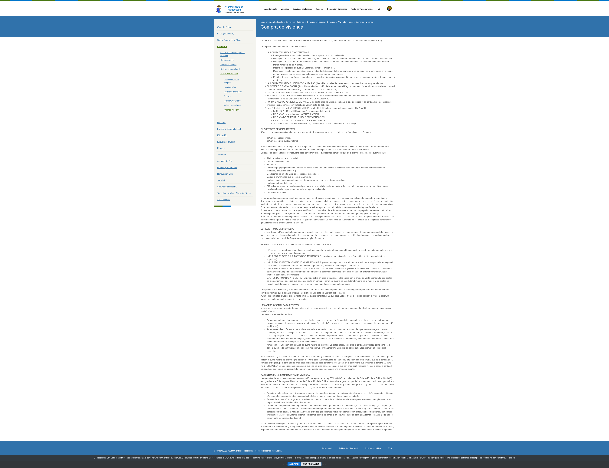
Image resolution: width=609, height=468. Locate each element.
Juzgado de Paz (224, 161)
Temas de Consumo (229, 74)
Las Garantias (230, 87)
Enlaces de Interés (228, 65)
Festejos (221, 148)
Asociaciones (223, 199)
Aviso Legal (327, 448)
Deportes (221, 122)
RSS (389, 448)
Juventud (221, 155)
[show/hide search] (379, 9)
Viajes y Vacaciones (232, 105)
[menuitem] (271, 9)
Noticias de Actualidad (230, 69)
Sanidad (221, 180)
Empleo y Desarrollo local (229, 129)
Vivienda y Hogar (231, 110)
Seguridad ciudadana (226, 187)
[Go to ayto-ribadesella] (231, 8)
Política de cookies (372, 448)
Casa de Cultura (224, 27)
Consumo (222, 46)
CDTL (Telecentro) (225, 34)
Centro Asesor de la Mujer (229, 40)
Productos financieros (233, 92)
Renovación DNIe (225, 174)
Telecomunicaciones (232, 101)
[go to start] (596, 449)
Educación (222, 135)
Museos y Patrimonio (227, 167)
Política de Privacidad (348, 448)
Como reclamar (227, 60)
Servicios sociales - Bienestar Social (234, 193)
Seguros (227, 96)
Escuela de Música (226, 142)
